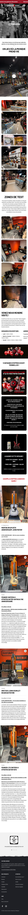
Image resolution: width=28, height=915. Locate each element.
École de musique (19, 884)
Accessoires (4, 891)
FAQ (2, 899)
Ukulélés (3, 886)
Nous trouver (18, 879)
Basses (3, 879)
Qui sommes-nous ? (19, 877)
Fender (3, 594)
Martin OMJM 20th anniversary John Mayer (11, 529)
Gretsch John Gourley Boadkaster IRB (10, 692)
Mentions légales (19, 886)
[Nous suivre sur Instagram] (6, 906)
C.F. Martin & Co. (5, 525)
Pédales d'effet (4, 884)
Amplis (2, 881)
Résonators (4, 889)
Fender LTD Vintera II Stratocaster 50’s (10, 768)
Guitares (3, 877)
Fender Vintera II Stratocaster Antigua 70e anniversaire (12, 599)
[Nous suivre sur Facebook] (2, 906)
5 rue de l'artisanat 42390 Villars (8, 869)
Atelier (16, 881)
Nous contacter (4, 901)
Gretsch (3, 688)
